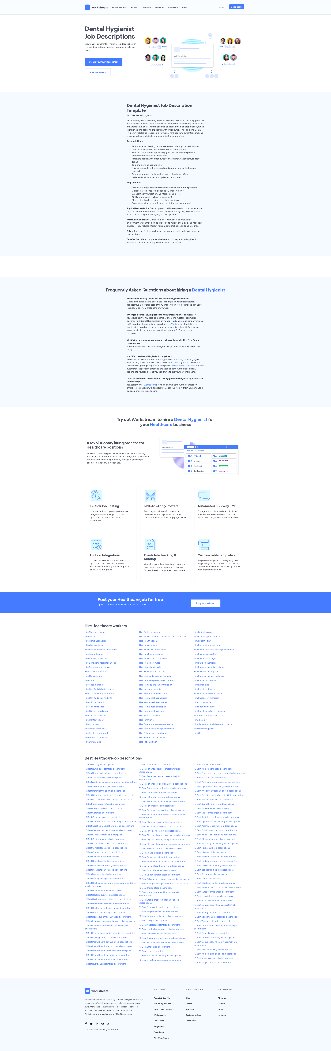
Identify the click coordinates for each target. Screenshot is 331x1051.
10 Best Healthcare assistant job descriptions (107, 903)
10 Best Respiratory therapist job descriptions (161, 866)
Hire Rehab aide (201, 684)
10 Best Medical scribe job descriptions (213, 768)
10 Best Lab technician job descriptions (213, 812)
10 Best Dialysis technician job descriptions (106, 869)
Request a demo (205, 603)
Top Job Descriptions (163, 1009)
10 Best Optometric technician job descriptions (217, 821)
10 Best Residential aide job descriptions (214, 869)
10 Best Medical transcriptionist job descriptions (217, 887)
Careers (221, 1003)
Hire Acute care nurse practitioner (101, 649)
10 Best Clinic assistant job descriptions (104, 834)
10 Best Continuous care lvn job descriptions (215, 830)
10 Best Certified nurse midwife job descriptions (108, 830)
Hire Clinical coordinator (96, 711)
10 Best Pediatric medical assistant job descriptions (219, 795)
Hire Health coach (148, 640)
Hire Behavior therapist (96, 658)
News (220, 1009)
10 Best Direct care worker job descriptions (160, 960)
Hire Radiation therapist (205, 680)
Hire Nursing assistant (95, 632)
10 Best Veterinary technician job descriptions (216, 843)
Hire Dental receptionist (96, 733)
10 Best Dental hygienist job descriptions (214, 804)
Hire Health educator (149, 645)
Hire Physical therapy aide (206, 671)
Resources (159, 7)
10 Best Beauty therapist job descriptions (214, 912)
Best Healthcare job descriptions (113, 758)
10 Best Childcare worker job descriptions (214, 883)
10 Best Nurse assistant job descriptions (213, 958)
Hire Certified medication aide (99, 693)
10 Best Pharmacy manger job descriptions (160, 826)
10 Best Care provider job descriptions (103, 808)
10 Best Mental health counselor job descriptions (108, 941)
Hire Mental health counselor (153, 693)
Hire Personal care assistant (207, 645)
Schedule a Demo (97, 72)
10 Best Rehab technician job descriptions (159, 857)
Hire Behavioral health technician (100, 662)
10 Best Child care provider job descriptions (215, 865)
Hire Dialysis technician (96, 737)
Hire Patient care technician (152, 737)
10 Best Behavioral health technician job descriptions (110, 795)
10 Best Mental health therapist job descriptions (108, 955)
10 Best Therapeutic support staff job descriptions (163, 883)
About (185, 7)
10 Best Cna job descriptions (153, 920)
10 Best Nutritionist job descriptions (156, 764)
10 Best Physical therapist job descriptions (160, 830)
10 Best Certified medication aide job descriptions (109, 825)
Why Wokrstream (161, 1038)
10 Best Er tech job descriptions (154, 946)
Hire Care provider (94, 676)
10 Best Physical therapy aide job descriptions (161, 839)
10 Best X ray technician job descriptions (213, 921)
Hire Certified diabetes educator (101, 689)
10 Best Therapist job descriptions (155, 887)
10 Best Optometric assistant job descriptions (216, 786)
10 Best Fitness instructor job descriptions (214, 839)
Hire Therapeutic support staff (208, 715)
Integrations (159, 1026)
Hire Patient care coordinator (153, 733)
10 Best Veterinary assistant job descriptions (215, 825)
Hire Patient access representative (156, 724)
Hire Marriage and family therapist (155, 684)
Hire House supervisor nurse (152, 671)
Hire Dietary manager (149, 632)
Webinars (190, 1009)
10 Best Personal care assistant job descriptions (162, 810)
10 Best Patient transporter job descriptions (215, 834)
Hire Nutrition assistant (150, 715)
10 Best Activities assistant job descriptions (215, 856)
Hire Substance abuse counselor (209, 711)
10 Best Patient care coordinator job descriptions (163, 783)
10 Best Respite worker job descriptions (213, 949)
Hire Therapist (200, 719)
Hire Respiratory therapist (206, 697)
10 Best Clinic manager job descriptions (104, 839)
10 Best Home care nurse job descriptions (105, 912)
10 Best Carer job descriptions (99, 812)
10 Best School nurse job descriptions (157, 870)
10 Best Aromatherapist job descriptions (104, 786)
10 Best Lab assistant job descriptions (157, 933)
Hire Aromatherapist (94, 654)
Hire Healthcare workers (106, 625)
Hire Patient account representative (156, 728)
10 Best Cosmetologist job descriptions (158, 907)
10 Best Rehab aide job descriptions (156, 852)
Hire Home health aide (95, 640)
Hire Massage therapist (150, 689)
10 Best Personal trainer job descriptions (213, 900)
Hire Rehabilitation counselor (208, 693)
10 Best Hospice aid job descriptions (212, 847)
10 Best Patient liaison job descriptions (158, 792)
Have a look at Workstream (184, 365)
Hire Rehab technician (204, 689)
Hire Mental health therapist (152, 706)
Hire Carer (90, 680)
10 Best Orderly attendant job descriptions (214, 937)
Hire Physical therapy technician (209, 676)
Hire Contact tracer (94, 719)
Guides (189, 1003)
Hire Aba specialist (94, 645)
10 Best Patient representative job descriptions (162, 801)
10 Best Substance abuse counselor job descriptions (164, 879)
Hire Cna (198, 733)
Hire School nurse (202, 702)
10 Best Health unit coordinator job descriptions (108, 899)
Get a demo (237, 6)
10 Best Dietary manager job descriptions (105, 878)
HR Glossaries (160, 1015)
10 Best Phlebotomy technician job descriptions (217, 790)
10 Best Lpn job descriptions (153, 951)
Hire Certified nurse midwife (98, 697)
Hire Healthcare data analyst (153, 658)
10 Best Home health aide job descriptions (105, 773)
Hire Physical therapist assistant (209, 667)
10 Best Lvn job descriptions (207, 878)
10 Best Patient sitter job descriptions (157, 805)
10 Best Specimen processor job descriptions (216, 916)
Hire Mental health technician (153, 702)
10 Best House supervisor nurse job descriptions (108, 916)
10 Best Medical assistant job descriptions (159, 924)
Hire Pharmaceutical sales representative (214, 649)
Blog (188, 998)
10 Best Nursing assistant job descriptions (105, 768)
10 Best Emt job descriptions (208, 764)
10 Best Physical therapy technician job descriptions (164, 844)
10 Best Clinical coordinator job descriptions (106, 843)
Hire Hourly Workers (162, 1003)
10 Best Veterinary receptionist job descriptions (217, 782)
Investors (222, 1015)
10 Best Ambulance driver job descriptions (214, 799)
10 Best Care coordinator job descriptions (105, 804)
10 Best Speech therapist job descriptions (159, 874)
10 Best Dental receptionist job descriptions (106, 865)
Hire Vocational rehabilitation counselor (213, 724)
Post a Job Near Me (162, 998)
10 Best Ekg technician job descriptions (158, 911)
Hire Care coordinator (95, 671)
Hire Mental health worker (151, 711)
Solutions (146, 7)
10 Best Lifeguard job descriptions (210, 852)
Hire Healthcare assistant (151, 654)
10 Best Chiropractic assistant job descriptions (162, 938)
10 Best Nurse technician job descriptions (214, 891)
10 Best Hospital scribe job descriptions (213, 896)
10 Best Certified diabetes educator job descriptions (110, 821)
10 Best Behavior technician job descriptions (161, 916)
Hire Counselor (92, 724)
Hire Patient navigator (204, 632)
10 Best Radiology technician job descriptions (216, 817)
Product (134, 7)
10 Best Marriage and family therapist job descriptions (111, 933)
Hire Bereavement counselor (98, 667)
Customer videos (193, 1015)
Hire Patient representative (207, 636)
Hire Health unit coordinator (152, 649)
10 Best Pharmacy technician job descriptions (161, 942)
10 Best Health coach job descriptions (103, 890)
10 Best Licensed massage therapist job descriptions (111, 921)
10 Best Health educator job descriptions (105, 894)
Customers (173, 7)
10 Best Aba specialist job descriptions (104, 777)
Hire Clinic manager (94, 706)
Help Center (191, 1020)
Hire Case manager (94, 684)
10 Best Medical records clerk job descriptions (216, 861)
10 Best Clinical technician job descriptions (106, 847)
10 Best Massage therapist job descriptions (106, 937)
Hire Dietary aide (93, 741)
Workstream (177, 324)
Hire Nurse (90, 636)
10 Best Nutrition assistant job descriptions (105, 963)
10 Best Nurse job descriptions (99, 764)
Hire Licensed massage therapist (155, 676)
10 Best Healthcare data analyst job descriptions (108, 908)
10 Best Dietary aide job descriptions (103, 874)
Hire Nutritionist (146, 719)
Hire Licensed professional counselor (157, 680)
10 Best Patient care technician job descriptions (162, 788)
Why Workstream (119, 7)
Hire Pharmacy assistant (205, 654)
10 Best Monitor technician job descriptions (160, 955)
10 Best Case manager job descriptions (104, 817)
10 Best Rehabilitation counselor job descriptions (163, 861)
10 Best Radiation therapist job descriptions (160, 848)
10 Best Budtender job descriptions (211, 874)
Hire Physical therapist (205, 662)
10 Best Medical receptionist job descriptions (161, 929)
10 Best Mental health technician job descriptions (109, 950)
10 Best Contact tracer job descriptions (104, 852)
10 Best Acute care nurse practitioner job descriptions (111, 782)
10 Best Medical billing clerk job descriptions (216, 953)
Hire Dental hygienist (204, 728)
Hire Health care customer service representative (163, 636)
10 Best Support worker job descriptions (213, 962)
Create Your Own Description (103, 61)
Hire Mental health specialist (153, 697)
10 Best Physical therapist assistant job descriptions (164, 835)
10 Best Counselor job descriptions (102, 856)
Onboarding (159, 1020)
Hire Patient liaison (148, 741)
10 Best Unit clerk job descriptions (210, 777)
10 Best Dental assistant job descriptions (104, 861)
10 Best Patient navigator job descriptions (159, 797)
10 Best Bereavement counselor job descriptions (108, 799)
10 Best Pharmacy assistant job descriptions (160, 822)
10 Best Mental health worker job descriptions (107, 959)
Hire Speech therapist (204, 706)
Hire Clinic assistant (94, 702)
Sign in (222, 7)
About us (222, 998)
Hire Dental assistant (95, 728)
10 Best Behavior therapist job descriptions (105, 790)
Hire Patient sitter (202, 640)
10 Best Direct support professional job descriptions (219, 773)
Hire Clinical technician (96, 715)
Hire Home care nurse (149, 662)
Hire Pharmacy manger (205, 658)
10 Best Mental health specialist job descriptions (108, 946)
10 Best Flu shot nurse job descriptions (212, 933)
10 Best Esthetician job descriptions (211, 808)
